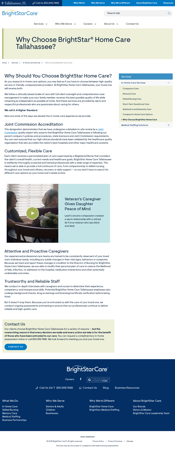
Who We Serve (98, 4)
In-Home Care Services (31, 63)
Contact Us (15, 347)
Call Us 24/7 (56, 388)
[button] (40, 24)
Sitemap (130, 441)
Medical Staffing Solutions (134, 125)
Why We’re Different (120, 4)
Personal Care (129, 94)
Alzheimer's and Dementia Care (137, 109)
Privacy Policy (98, 441)
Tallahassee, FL (15, 3)
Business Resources (127, 388)
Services (15, 63)
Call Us (47, 3)
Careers (69, 379)
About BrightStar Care (146, 4)
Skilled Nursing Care (132, 99)
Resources (168, 4)
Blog (106, 388)
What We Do (79, 4)
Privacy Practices (115, 441)
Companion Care (131, 89)
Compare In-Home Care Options (138, 115)
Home (4, 63)
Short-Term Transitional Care (136, 104)
